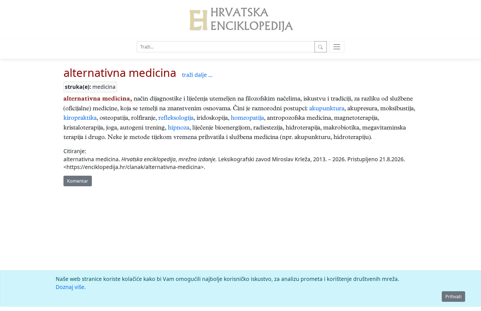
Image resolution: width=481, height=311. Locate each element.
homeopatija (247, 118)
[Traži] (321, 46)
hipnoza (178, 128)
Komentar (77, 181)
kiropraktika (80, 118)
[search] (337, 46)
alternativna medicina (119, 72)
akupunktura (326, 109)
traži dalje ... (197, 75)
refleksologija (175, 118)
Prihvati (453, 296)
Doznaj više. (71, 287)
